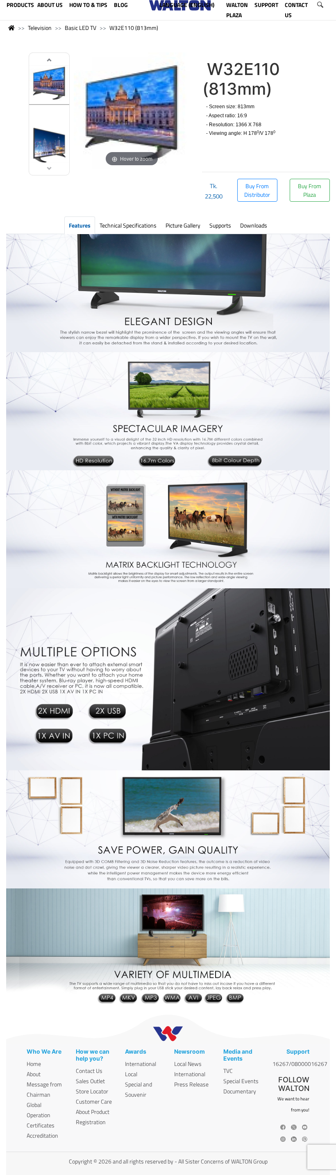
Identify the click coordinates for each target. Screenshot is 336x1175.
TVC (228, 1070)
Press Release (191, 1084)
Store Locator (92, 1091)
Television (40, 27)
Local (131, 1074)
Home (34, 1063)
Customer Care (94, 1101)
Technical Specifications (128, 225)
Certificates (40, 1125)
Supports (220, 225)
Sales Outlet (90, 1081)
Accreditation (42, 1135)
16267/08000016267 (299, 1063)
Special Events (241, 1081)
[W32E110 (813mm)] (49, 83)
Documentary (239, 1091)
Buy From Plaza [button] (309, 190)
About (34, 1074)
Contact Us (89, 1070)
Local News (188, 1063)
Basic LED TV (80, 27)
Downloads (253, 225)
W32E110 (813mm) (133, 27)
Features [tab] (80, 225)
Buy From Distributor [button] (257, 190)
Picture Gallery (183, 225)
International (140, 1063)
